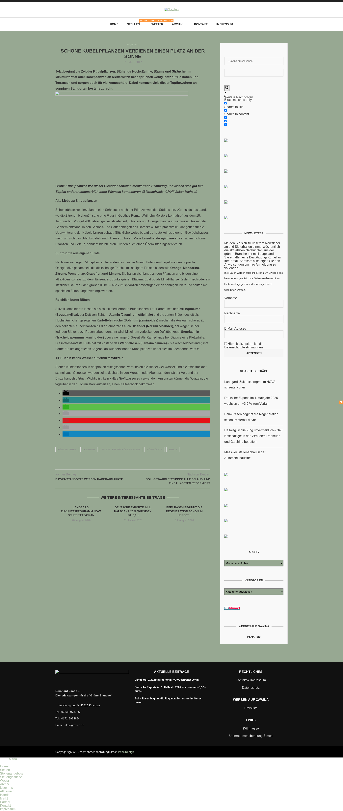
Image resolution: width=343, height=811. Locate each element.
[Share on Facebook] (124, 465)
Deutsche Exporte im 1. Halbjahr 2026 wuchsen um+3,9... (132, 511)
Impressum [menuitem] (7, 809)
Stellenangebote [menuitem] (11, 773)
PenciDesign (126, 752)
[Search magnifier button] (226, 88)
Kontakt (201, 24)
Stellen (135, 23)
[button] (66, 393)
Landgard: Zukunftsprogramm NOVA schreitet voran (81, 511)
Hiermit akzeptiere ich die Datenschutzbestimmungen (243, 345)
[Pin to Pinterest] (133, 465)
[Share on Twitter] (128, 465)
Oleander (89, 449)
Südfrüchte (154, 449)
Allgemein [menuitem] (7, 791)
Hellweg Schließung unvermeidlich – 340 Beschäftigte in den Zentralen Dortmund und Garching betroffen (253, 435)
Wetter (157, 24)
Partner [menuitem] (5, 802)
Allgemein (132, 44)
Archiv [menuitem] (4, 784)
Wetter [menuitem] (4, 780)
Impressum (224, 24)
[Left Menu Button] (2, 762)
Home (114, 24)
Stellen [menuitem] (5, 770)
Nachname (232, 313)
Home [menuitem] (4, 766)
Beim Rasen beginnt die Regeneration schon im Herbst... (184, 511)
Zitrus (173, 449)
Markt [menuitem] (4, 798)
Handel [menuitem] (5, 795)
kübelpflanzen (67, 449)
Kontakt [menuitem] (5, 805)
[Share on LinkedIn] (137, 465)
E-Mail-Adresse (235, 328)
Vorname (230, 298)
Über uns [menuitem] (6, 787)
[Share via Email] (141, 465)
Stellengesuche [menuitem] (11, 777)
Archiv (177, 24)
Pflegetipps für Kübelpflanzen (121, 449)
